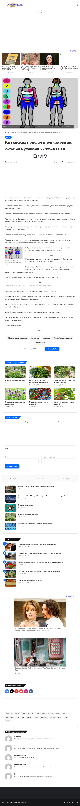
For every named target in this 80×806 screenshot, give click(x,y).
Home (8, 132)
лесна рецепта (40, 713)
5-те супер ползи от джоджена (15, 380)
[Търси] (77, 5)
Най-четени (39, 479)
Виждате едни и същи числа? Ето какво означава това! (36, 487)
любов (58, 713)
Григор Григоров (20, 764)
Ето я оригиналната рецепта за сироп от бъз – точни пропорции (39, 571)
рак (23, 717)
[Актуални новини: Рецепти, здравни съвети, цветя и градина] (15, 4)
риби (36, 717)
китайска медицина (63, 338)
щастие (8, 720)
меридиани (40, 342)
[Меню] (3, 5)
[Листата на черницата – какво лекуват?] (64, 394)
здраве (13, 132)
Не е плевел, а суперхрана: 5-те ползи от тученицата (64, 381)
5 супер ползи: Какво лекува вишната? (38, 403)
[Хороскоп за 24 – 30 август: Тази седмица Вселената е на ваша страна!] (10, 499)
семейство (44, 717)
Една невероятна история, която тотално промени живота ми (38, 544)
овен (63, 713)
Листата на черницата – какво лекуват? (64, 403)
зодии (23, 713)
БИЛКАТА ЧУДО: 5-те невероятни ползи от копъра (38, 381)
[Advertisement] (40, 33)
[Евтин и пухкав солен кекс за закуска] (10, 583)
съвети (52, 717)
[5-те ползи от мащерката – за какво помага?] (15, 394)
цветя (59, 717)
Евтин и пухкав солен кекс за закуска (30, 580)
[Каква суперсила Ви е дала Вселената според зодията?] (10, 526)
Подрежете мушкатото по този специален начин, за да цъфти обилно (40, 562)
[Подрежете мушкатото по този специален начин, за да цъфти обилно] (10, 565)
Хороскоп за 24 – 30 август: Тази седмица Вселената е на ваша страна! (41, 496)
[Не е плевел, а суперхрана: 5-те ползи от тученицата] (64, 372)
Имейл (7, 457)
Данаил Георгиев (20, 755)
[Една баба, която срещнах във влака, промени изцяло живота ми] (10, 556)
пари (17, 717)
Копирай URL (52, 349)
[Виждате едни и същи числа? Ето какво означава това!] (10, 489)
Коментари (65, 479)
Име (7, 448)
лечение (50, 713)
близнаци (9, 713)
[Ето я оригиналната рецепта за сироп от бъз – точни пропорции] (10, 574)
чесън (66, 717)
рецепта (29, 717)
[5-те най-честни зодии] (10, 508)
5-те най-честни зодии (25, 505)
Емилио (16, 746)
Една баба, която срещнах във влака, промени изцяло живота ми (39, 553)
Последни (14, 479)
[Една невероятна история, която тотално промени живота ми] (10, 547)
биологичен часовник (18, 338)
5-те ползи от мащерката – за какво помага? (15, 403)
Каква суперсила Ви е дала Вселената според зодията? (35, 524)
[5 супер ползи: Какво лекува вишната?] (40, 394)
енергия (35, 338)
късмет (30, 713)
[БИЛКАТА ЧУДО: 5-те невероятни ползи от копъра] (40, 372)
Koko (15, 774)
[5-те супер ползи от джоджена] (15, 372)
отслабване (9, 717)
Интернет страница (48, 457)
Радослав (17, 736)
